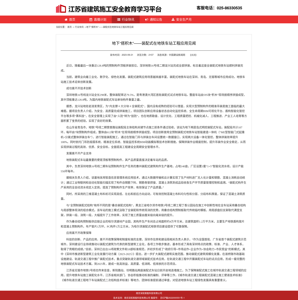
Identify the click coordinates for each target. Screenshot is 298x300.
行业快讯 (128, 19)
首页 (72, 19)
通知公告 (156, 19)
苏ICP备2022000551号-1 (172, 297)
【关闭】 (193, 54)
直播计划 (100, 19)
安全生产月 (184, 19)
